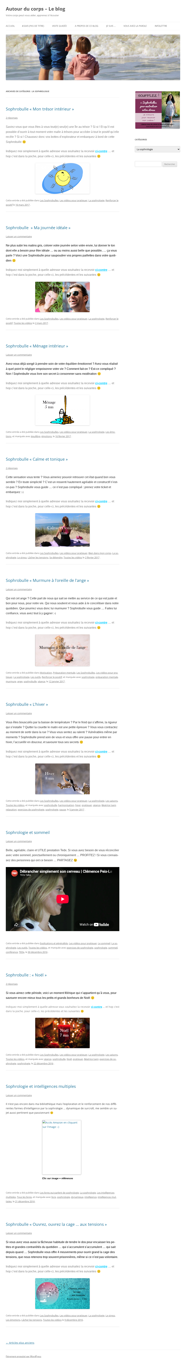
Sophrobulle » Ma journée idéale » (38, 227)
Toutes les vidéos (23, 323)
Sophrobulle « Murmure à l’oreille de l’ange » (47, 580)
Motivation (46, 672)
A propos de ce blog (86, 25)
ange (20, 681)
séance (41, 681)
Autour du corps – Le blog (35, 8)
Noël (69, 1059)
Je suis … (111, 25)
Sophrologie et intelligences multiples (41, 1086)
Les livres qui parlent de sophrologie (59, 1192)
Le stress (22, 557)
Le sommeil (104, 943)
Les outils (36, 677)
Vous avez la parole (135, 25)
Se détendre (55, 557)
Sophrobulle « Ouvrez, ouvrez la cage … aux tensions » (56, 1224)
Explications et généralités (54, 943)
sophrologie (88, 677)
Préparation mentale (64, 672)
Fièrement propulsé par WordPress (23, 1356)
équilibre (35, 436)
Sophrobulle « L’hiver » (27, 704)
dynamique (77, 1197)
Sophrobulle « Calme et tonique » (37, 459)
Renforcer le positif (52, 677)
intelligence (90, 1197)
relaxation (11, 809)
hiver (78, 805)
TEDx (21, 952)
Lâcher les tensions (38, 557)
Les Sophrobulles (49, 200)
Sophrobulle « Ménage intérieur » (37, 346)
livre (53, 1197)
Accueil (10, 25)
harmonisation (66, 805)
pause (62, 809)
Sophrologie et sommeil (28, 832)
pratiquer (87, 805)
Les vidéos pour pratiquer (73, 200)
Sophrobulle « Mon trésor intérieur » (40, 109)
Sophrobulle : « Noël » (26, 975)
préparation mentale (107, 677)
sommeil (113, 947)
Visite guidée (59, 25)
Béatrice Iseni (109, 805)
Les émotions (13, 1320)
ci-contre (101, 151)
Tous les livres (24, 1197)
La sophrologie (96, 200)
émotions (46, 436)
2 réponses (12, 117)
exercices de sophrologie (31, 809)
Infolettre (161, 25)
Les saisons (112, 800)
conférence (12, 952)
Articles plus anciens (20, 1342)
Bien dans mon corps (99, 553)
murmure (11, 681)
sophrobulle (30, 681)
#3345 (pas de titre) (33, 25)
